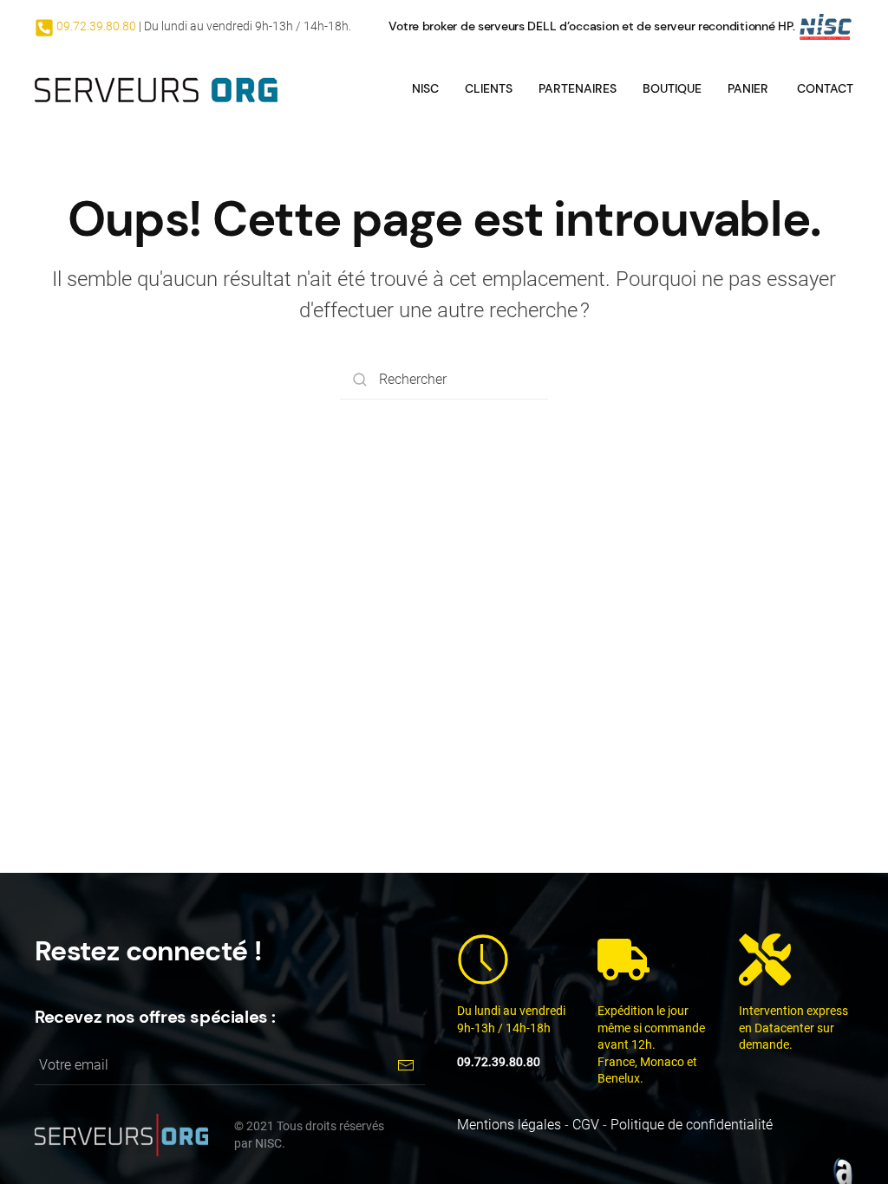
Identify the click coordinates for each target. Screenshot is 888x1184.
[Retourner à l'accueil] (156, 88)
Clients (489, 88)
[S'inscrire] (405, 1065)
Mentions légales (509, 1124)
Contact (825, 88)
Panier (748, 88)
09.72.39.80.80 (95, 26)
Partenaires (578, 88)
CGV (585, 1124)
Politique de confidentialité (691, 1124)
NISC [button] (425, 88)
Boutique (672, 88)
